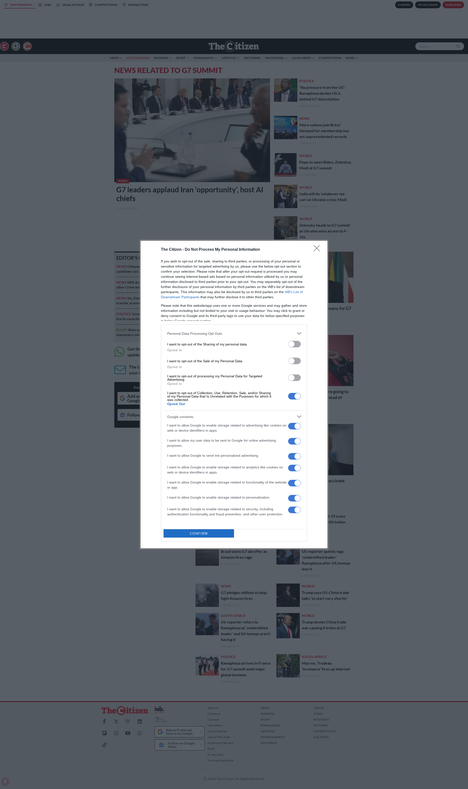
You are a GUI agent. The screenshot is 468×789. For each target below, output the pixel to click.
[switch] (294, 344)
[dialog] (234, 394)
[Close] (318, 249)
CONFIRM (199, 533)
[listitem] (234, 333)
